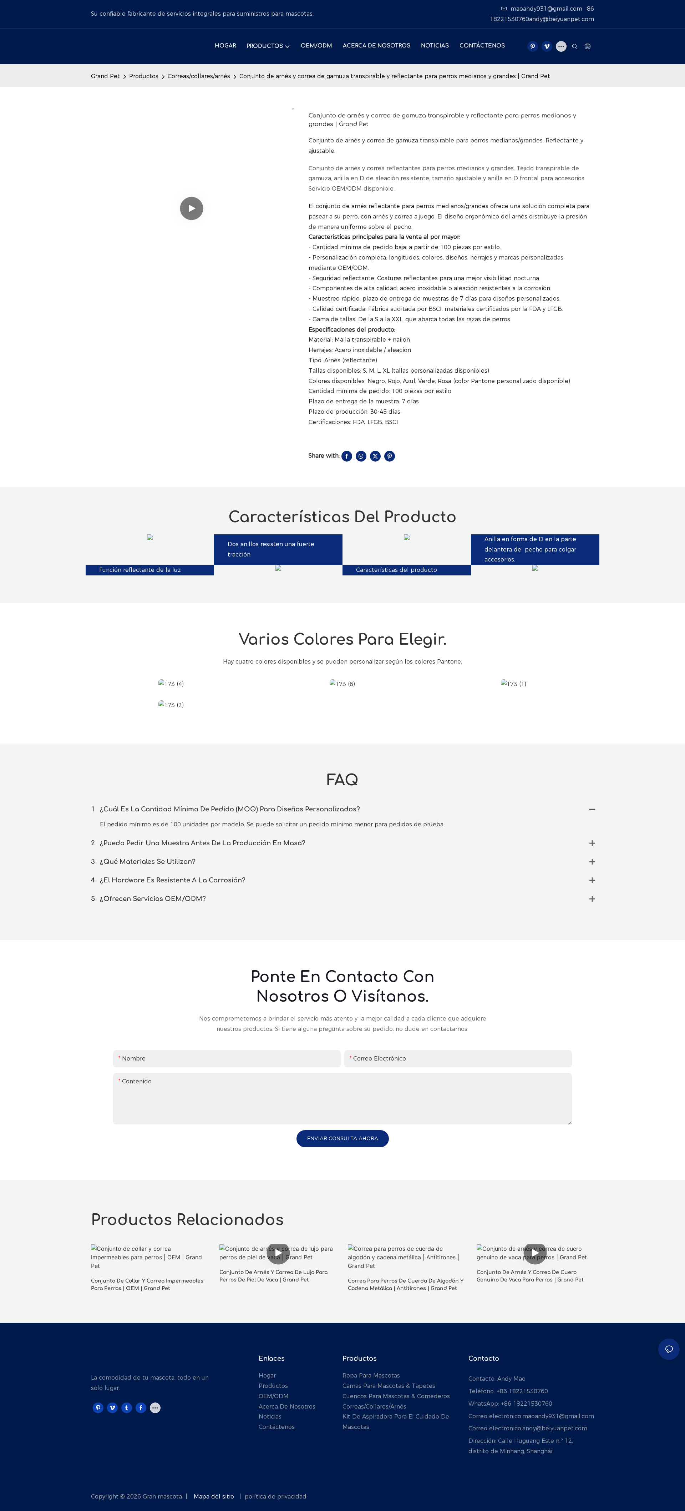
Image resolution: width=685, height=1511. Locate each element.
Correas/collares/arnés (199, 76)
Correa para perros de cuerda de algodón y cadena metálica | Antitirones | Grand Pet (405, 1284)
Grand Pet (105, 76)
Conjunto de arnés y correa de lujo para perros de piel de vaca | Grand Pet (273, 1276)
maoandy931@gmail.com (546, 8)
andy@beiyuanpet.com (554, 1428)
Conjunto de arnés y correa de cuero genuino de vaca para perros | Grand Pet (530, 1276)
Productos (143, 76)
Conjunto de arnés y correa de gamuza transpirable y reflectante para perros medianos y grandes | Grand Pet (394, 76)
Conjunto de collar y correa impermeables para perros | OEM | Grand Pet (147, 1284)
